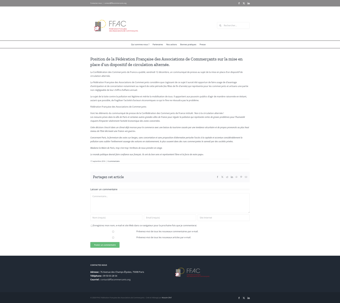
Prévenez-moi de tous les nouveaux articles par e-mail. (163, 237)
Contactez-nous (96, 3)
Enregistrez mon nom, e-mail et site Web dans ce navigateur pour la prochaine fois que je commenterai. (145, 225)
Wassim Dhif (166, 297)
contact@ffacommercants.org (115, 3)
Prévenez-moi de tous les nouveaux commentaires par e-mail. (167, 231)
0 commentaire (114, 161)
